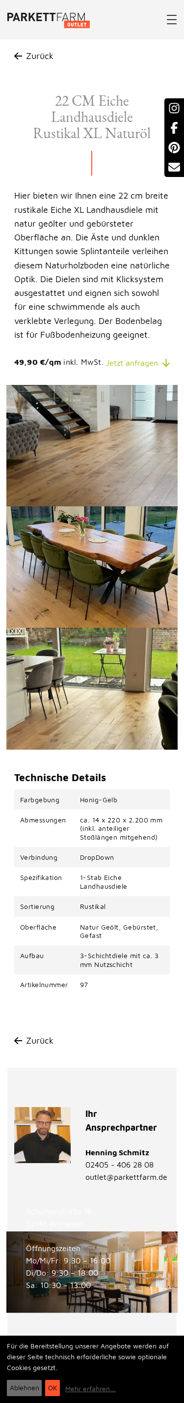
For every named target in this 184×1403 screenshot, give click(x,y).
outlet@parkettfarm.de (126, 1176)
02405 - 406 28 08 (119, 1164)
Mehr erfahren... (90, 1388)
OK (52, 1387)
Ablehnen (24, 1387)
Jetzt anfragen (132, 362)
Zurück (39, 56)
